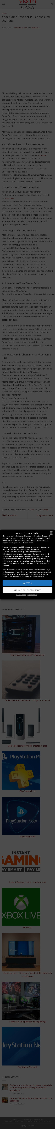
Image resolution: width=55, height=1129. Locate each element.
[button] (51, 533)
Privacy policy (32, 595)
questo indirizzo (40, 549)
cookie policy (24, 540)
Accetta (27, 583)
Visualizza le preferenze (27, 590)
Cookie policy (21, 595)
